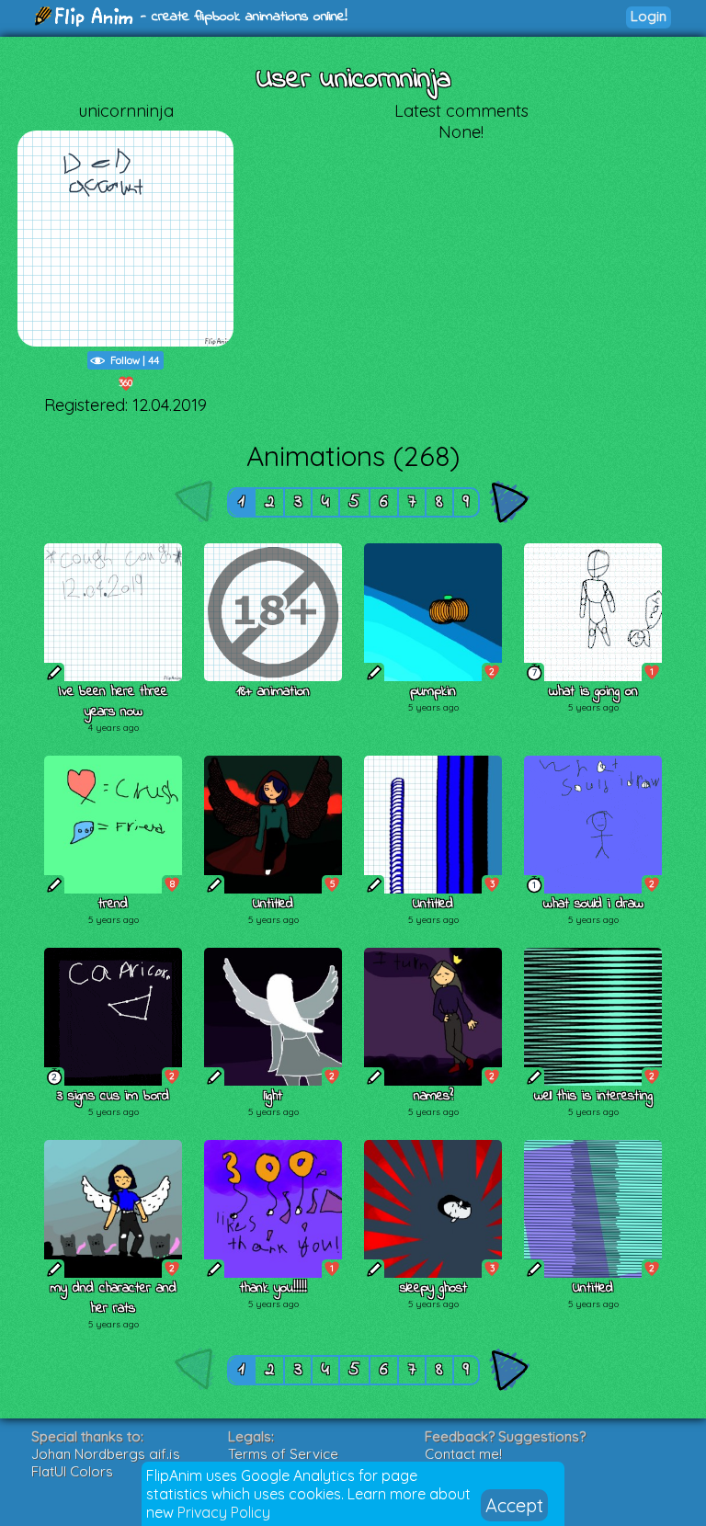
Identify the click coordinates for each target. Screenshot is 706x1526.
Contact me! (463, 1454)
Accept (514, 1505)
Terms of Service (283, 1454)
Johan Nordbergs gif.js (105, 1454)
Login (648, 16)
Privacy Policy (223, 1512)
